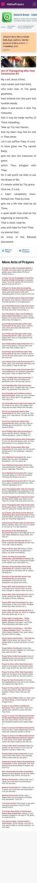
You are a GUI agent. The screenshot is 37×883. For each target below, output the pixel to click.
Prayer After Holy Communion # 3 (15, 594)
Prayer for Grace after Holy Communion (17, 664)
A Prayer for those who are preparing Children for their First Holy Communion (17, 289)
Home (3, 27)
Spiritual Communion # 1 (11, 787)
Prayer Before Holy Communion (14, 656)
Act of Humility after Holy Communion (16, 377)
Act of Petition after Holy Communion (16, 431)
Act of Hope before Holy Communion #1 (17, 362)
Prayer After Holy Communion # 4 (15, 602)
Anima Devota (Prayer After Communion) (18, 523)
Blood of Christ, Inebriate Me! (13, 541)
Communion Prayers (11, 27)
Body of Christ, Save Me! (11, 549)
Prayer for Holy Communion (12, 680)
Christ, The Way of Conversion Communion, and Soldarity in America (16, 558)
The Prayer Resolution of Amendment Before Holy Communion (16, 812)
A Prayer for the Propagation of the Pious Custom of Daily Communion (18, 279)
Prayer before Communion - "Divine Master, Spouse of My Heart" (16, 619)
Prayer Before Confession (12, 648)
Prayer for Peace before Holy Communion (18, 688)
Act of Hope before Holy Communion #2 (17, 370)
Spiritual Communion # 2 (11, 795)
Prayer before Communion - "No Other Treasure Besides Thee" (17, 629)
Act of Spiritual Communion (12, 457)
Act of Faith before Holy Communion (16, 344)
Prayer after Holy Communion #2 (14, 610)
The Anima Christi (9, 803)
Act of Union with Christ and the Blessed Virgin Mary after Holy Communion (17, 514)
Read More (6, 50)
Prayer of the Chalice (10, 698)
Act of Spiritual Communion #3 (14, 473)
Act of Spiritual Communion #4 (14, 481)
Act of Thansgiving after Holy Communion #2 (26, 27)
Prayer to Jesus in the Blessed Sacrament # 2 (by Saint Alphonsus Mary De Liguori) (18, 717)
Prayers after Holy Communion (14, 746)
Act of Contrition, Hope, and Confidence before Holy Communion (17, 315)
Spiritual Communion (10, 779)
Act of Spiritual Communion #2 (14, 465)
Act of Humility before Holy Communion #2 (18, 403)
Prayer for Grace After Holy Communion (17, 672)
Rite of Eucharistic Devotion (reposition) (17, 771)
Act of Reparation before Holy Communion (18, 439)
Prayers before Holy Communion (14, 754)
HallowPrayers (15, 4)
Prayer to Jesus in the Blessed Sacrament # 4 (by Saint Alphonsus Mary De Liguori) (18, 737)
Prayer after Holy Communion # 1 (15, 586)
